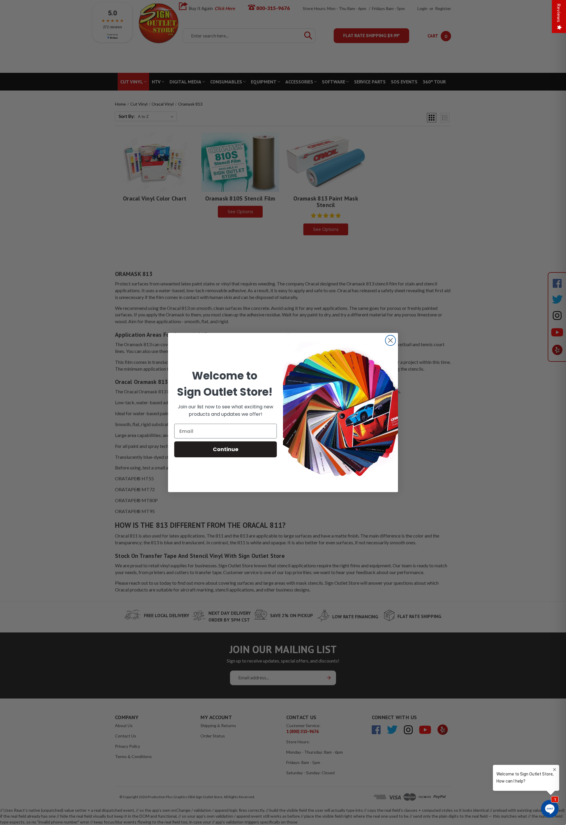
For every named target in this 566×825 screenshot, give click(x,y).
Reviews (559, 13)
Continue (225, 449)
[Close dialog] (390, 340)
